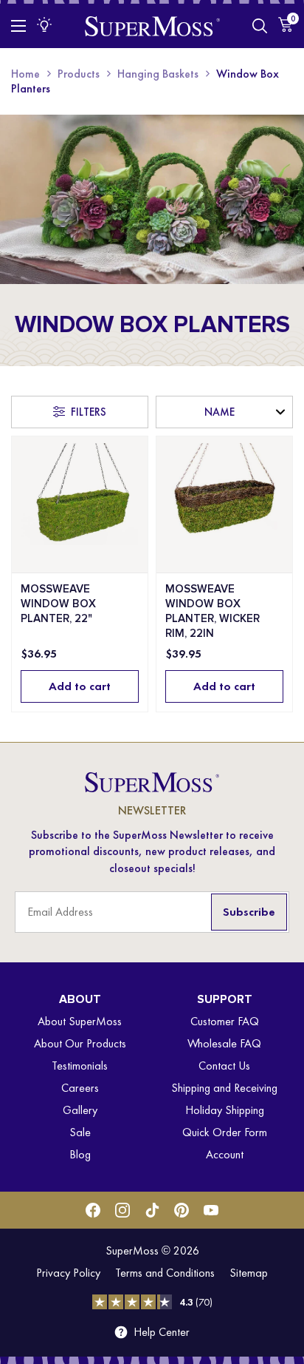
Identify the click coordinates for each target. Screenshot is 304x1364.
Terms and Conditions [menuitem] (165, 1272)
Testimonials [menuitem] (80, 1065)
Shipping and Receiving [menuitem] (224, 1087)
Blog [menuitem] (80, 1154)
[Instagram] (122, 1210)
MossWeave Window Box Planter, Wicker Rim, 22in (212, 611)
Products (79, 73)
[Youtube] (211, 1210)
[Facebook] (93, 1210)
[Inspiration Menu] (44, 24)
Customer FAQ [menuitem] (224, 1021)
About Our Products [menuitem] (80, 1043)
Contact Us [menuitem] (224, 1065)
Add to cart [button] (80, 686)
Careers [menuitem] (80, 1087)
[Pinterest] (181, 1210)
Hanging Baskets (157, 73)
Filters (88, 412)
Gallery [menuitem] (80, 1110)
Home (25, 73)
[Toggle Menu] (18, 25)
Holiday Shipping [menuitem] (224, 1110)
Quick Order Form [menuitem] (224, 1132)
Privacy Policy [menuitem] (68, 1272)
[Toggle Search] (259, 25)
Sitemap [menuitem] (248, 1272)
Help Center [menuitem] (162, 1332)
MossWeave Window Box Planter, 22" (58, 603)
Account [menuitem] (224, 1154)
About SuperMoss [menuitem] (80, 1021)
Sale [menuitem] (80, 1132)
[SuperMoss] (152, 26)
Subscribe (249, 911)
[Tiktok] (152, 1210)
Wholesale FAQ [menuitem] (224, 1043)
